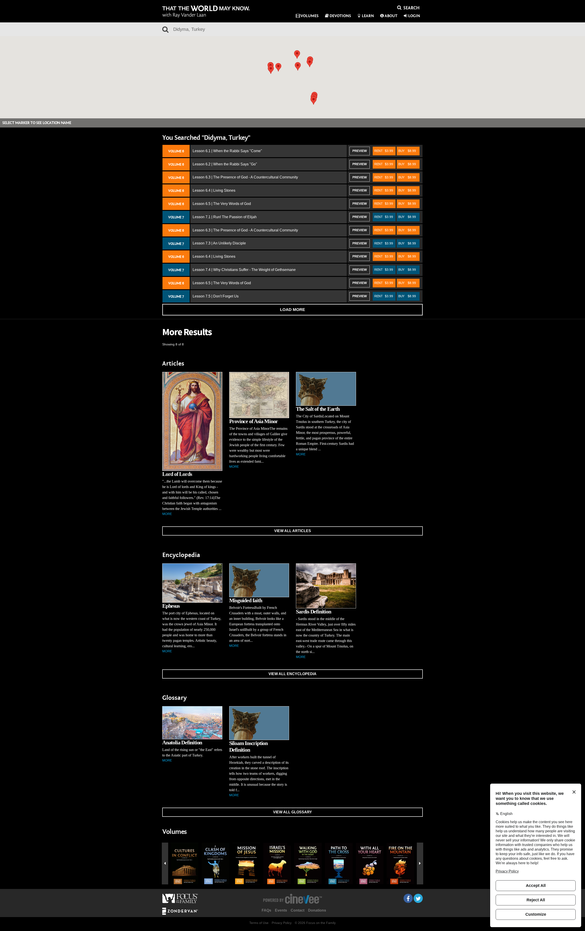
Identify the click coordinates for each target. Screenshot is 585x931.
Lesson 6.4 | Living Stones (214, 190)
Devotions (340, 15)
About (391, 15)
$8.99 (407, 151)
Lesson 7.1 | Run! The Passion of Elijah (225, 217)
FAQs (266, 910)
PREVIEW (359, 151)
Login (414, 15)
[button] (313, 100)
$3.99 (383, 151)
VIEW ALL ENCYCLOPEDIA (292, 674)
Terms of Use (259, 923)
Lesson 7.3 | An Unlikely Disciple (219, 243)
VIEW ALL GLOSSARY (292, 812)
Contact (297, 910)
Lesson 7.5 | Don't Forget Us (216, 296)
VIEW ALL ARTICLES (292, 531)
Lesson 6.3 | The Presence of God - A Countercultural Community (245, 177)
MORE (167, 514)
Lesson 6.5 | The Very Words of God (222, 204)
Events (281, 910)
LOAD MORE (292, 309)
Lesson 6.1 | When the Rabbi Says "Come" (227, 151)
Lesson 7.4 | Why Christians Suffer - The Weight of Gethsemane (244, 270)
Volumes (309, 15)
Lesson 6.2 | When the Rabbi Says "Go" (225, 164)
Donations (317, 910)
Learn (368, 15)
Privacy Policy (282, 923)
